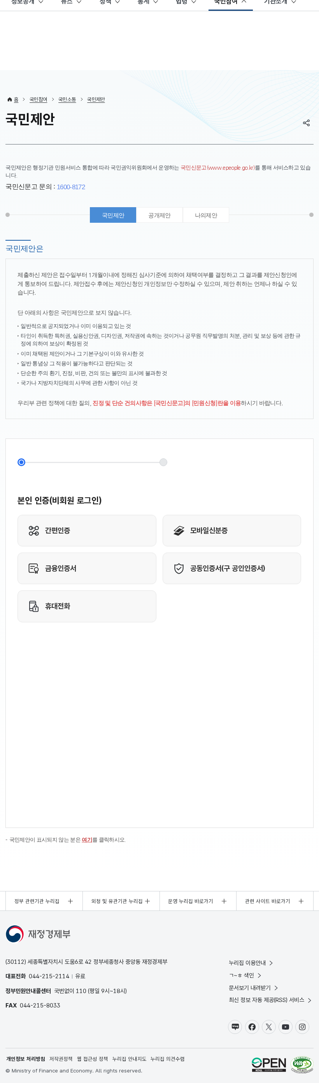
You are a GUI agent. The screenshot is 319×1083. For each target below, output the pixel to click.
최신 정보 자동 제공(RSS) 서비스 (266, 1000)
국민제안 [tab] (113, 215)
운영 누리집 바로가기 (190, 901)
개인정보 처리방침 (25, 1059)
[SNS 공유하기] (307, 123)
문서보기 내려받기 (250, 987)
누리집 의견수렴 (168, 1059)
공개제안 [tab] (159, 215)
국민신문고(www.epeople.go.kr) (218, 168)
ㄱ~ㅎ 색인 (241, 975)
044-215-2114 (49, 976)
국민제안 (96, 99)
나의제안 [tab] (206, 215)
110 (81, 991)
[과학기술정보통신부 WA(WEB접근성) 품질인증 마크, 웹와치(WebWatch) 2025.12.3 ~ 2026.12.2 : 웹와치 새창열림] (302, 1065)
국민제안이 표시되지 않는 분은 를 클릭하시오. (67, 840)
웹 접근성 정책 (92, 1059)
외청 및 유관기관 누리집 (117, 901)
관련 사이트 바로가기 (267, 901)
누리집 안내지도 (129, 1059)
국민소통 (67, 99)
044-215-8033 (40, 1005)
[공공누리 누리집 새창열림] (268, 1065)
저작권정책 (61, 1059)
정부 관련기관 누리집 (37, 901)
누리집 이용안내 (247, 963)
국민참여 (38, 99)
